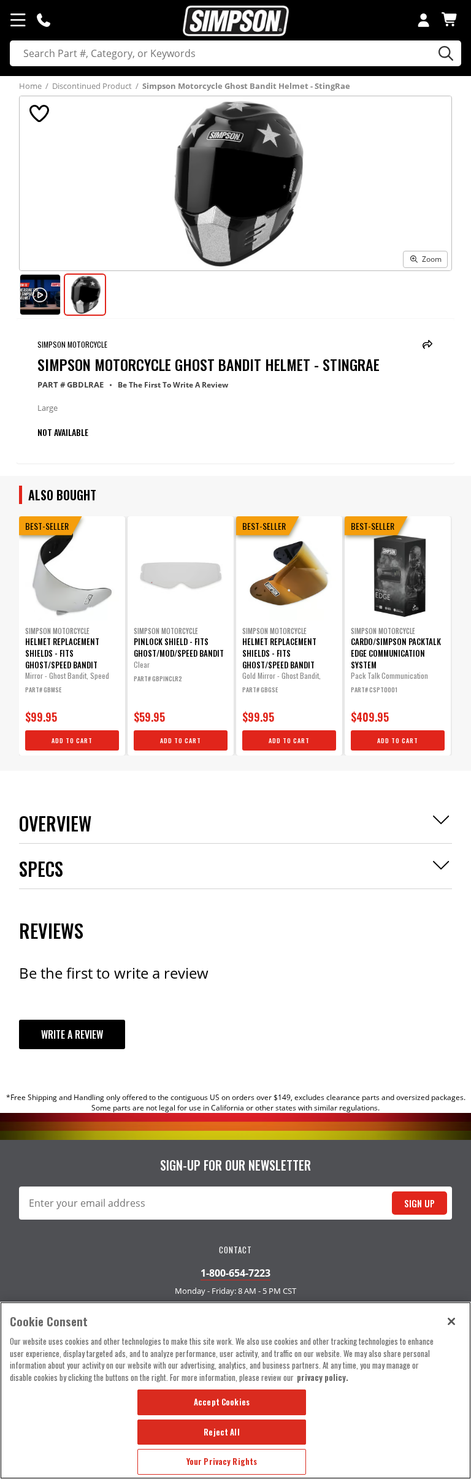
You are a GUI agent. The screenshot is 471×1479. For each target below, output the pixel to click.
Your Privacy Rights (221, 1461)
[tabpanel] (72, 635)
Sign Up (419, 1203)
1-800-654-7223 (235, 1273)
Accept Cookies (222, 1402)
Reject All (221, 1432)
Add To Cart (72, 740)
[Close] (451, 1321)
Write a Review (72, 1034)
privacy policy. (322, 1377)
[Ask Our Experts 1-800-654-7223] (43, 19)
